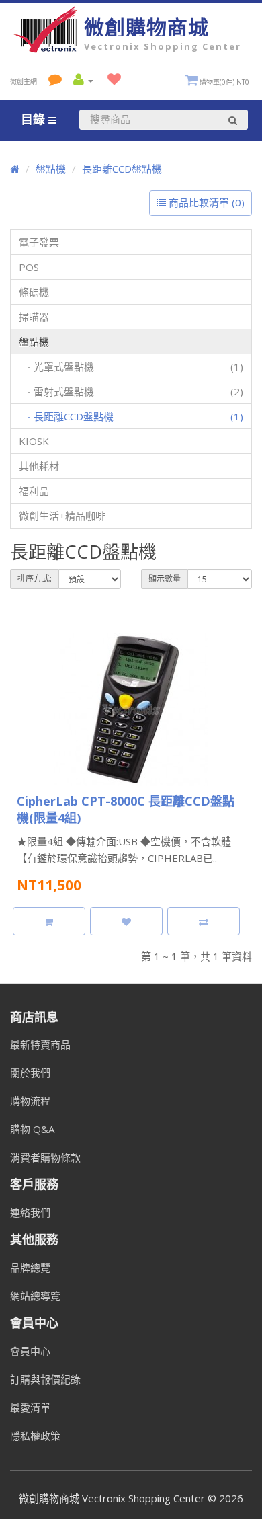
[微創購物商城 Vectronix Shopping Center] (47, 49)
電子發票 (39, 242)
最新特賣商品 (40, 1044)
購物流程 (30, 1100)
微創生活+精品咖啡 (62, 515)
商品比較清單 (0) (205, 202)
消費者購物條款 (45, 1157)
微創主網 (23, 81)
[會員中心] (81, 80)
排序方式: (34, 578)
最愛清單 (30, 1407)
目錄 (34, 119)
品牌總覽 (30, 1267)
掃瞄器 (34, 316)
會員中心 (30, 1351)
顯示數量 (164, 578)
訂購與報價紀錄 (45, 1379)
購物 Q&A (32, 1129)
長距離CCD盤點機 (122, 169)
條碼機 (34, 292)
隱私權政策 (35, 1435)
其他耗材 (39, 466)
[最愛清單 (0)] (111, 80)
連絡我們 (30, 1212)
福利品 (34, 491)
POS (29, 267)
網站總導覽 (35, 1295)
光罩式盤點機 (135, 366)
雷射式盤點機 (135, 391)
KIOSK (34, 441)
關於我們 (30, 1072)
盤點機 (51, 169)
